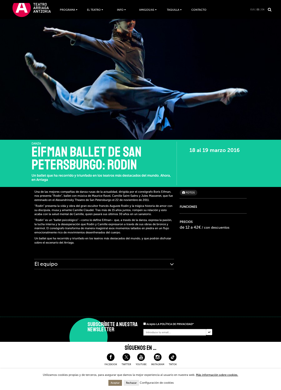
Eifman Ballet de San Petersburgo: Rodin (87, 158)
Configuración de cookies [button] (157, 382)
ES (258, 9)
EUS (252, 9)
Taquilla (173, 9)
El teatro (94, 9)
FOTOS (190, 192)
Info (120, 9)
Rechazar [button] (131, 382)
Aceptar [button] (115, 382)
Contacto (198, 9)
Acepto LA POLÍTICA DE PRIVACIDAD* (170, 324)
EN (262, 9)
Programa (67, 9)
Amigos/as (146, 9)
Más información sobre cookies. (217, 375)
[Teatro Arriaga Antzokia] (31, 9)
